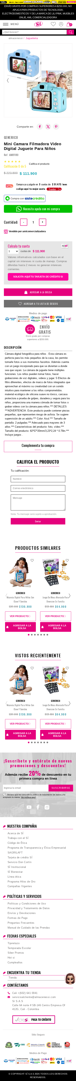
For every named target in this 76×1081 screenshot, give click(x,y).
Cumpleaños (15, 962)
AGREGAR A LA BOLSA (41, 292)
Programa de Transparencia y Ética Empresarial (37, 847)
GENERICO (11, 137)
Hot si (11, 957)
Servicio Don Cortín (19, 862)
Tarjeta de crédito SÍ (20, 857)
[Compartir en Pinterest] (56, 126)
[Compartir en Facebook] (40, 126)
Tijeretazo (14, 943)
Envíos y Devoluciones (22, 913)
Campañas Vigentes (20, 886)
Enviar (38, 521)
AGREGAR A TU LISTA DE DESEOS (41, 303)
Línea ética (14, 876)
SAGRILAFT (15, 852)
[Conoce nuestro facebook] (38, 808)
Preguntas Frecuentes (21, 922)
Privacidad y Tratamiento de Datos (29, 908)
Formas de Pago (18, 917)
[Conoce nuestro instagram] (46, 808)
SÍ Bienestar (15, 871)
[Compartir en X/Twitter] (48, 126)
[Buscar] (70, 32)
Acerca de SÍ (16, 833)
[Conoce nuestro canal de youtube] (29, 808)
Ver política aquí (28, 797)
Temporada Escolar (19, 948)
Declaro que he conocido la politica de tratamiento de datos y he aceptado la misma (34, 795)
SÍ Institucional (17, 867)
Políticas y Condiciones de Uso (27, 903)
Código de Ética (17, 842)
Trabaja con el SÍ (18, 838)
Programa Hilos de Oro (21, 881)
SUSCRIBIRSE (60, 788)
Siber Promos (16, 952)
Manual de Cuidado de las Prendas (29, 927)
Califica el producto (39, 164)
